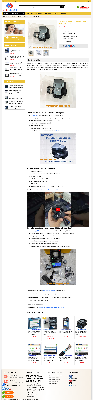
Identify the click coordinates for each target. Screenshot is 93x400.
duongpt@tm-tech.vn (14, 40)
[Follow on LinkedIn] (88, 1)
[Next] (54, 34)
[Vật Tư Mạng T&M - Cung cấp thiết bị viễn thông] (10, 7)
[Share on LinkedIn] (73, 46)
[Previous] (30, 34)
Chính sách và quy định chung (55, 375)
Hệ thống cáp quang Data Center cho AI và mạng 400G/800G (16, 102)
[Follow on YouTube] (89, 1)
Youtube (74, 380)
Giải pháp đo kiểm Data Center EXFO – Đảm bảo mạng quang (16, 86)
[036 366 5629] (3, 396)
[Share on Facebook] (66, 46)
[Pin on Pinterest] (71, 46)
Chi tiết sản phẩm (34, 60)
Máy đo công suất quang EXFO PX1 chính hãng (65, 332)
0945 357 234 (14, 37)
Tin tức (56, 13)
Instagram (74, 378)
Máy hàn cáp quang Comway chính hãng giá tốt (51, 307)
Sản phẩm (47, 13)
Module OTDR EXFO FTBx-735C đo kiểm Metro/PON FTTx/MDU (34, 359)
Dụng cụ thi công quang (22, 16)
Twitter (74, 385)
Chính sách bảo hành (53, 381)
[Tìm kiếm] (62, 7)
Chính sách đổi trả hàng (54, 379)
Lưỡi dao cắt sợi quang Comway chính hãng (47, 190)
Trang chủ (29, 13)
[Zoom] (30, 47)
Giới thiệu (38, 13)
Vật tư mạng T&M (35, 231)
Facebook (74, 376)
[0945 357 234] (3, 392)
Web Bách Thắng (35, 399)
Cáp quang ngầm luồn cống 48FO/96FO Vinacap (64, 359)
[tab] (58, 60)
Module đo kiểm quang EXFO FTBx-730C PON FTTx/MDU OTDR (81, 359)
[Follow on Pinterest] (86, 1)
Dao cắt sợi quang (35, 16)
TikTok (74, 383)
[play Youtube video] (58, 209)
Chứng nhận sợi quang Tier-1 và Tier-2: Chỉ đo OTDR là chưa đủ (16, 97)
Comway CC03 (35, 115)
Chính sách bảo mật (53, 383)
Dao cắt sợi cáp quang (49, 290)
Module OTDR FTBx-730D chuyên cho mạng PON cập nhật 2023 (49, 359)
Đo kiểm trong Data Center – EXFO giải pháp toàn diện (15, 107)
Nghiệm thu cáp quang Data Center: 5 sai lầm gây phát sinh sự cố (16, 92)
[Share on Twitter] (69, 46)
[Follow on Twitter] (7, 389)
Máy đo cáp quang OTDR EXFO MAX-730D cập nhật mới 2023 (34, 333)
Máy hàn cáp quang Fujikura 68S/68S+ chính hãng (50, 333)
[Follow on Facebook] (85, 1)
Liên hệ (63, 13)
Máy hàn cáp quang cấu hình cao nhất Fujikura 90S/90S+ (81, 333)
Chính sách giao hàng (54, 377)
